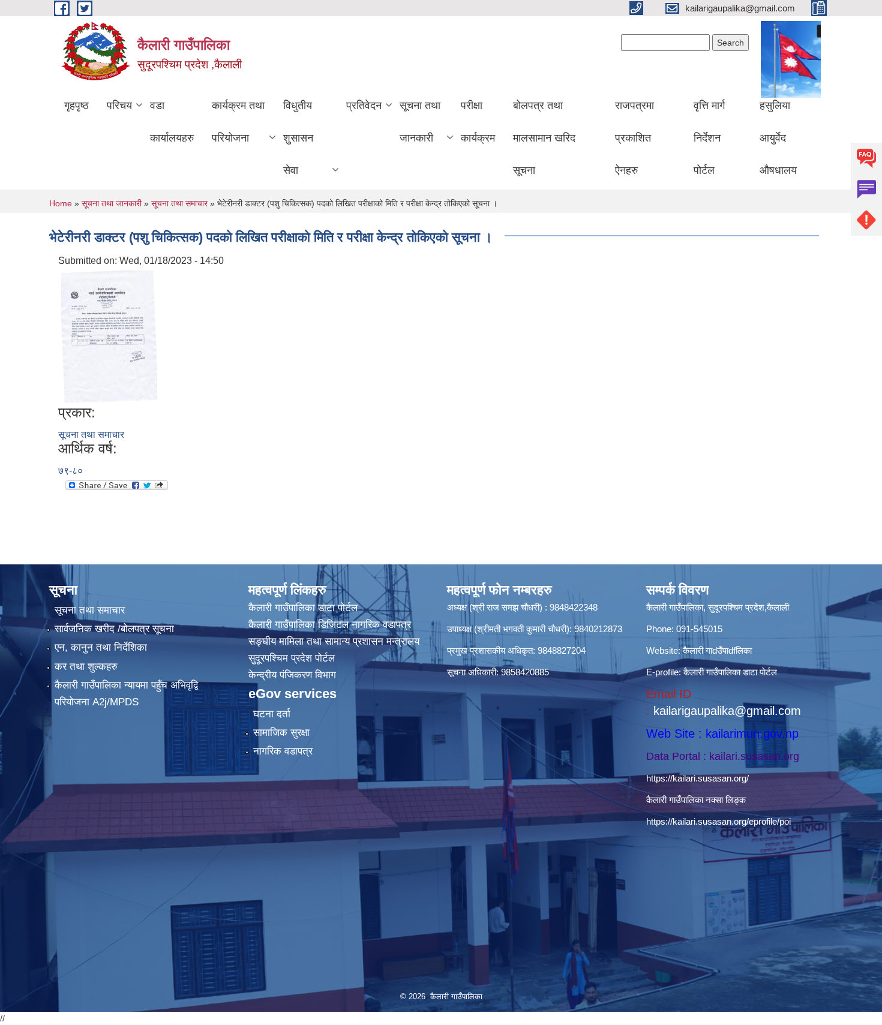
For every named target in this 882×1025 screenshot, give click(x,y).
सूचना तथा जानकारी (420, 122)
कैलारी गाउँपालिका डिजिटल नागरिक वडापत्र (329, 624)
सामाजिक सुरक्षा (281, 732)
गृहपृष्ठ (76, 106)
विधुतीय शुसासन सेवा (298, 138)
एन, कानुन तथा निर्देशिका (101, 647)
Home (60, 203)
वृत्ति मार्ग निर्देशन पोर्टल (709, 138)
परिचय (119, 106)
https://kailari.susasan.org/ (697, 778)
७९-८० (70, 470)
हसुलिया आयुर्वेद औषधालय (778, 138)
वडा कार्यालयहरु (172, 122)
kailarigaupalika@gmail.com (727, 710)
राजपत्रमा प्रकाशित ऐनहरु (634, 138)
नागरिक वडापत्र (283, 751)
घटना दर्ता (271, 714)
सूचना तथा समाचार (179, 203)
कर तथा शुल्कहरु (86, 666)
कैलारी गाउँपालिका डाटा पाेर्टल (303, 608)
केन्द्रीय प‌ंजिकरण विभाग (292, 675)
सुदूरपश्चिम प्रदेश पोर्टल (291, 658)
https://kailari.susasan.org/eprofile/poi (718, 821)
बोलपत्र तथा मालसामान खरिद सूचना (544, 138)
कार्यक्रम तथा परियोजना (238, 122)
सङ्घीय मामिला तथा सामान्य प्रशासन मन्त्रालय (333, 641)
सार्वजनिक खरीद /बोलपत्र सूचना (114, 629)
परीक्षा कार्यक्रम (478, 122)
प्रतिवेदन (364, 106)
